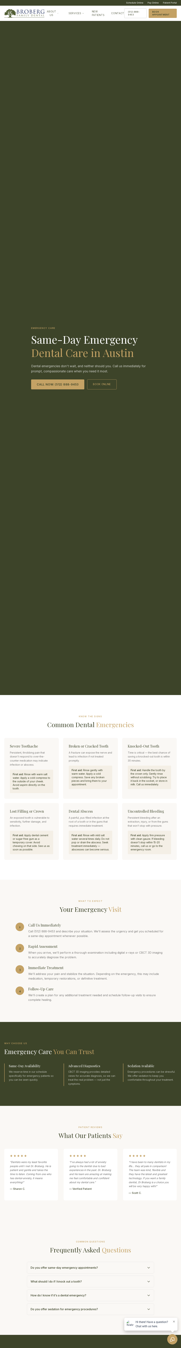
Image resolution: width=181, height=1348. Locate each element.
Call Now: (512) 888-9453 (58, 384)
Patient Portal (170, 2)
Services (75, 13)
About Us (51, 13)
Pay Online (153, 2)
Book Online (102, 384)
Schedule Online (134, 2)
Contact (117, 13)
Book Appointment (161, 13)
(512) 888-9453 (134, 13)
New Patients (98, 13)
